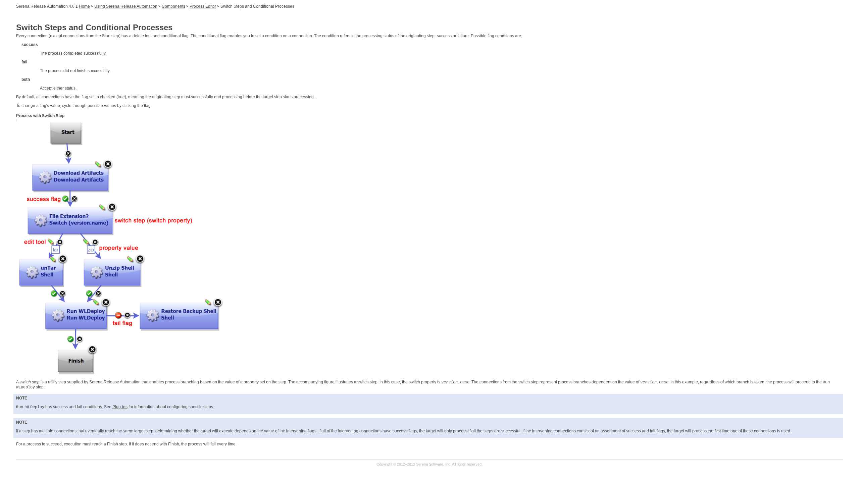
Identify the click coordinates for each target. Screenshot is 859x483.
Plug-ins (120, 407)
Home (84, 6)
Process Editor (203, 6)
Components (173, 6)
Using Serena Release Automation (125, 6)
